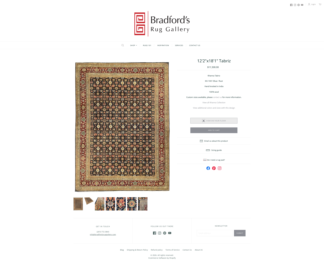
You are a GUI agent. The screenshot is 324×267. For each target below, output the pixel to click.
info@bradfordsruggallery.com (103, 234)
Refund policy (157, 250)
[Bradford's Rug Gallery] (162, 23)
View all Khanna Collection (213, 102)
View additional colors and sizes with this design (214, 108)
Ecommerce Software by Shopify (162, 258)
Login (313, 4)
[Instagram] (295, 5)
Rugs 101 (147, 45)
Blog (122, 250)
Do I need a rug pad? (214, 160)
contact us (217, 97)
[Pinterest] (298, 5)
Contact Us (194, 45)
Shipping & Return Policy (137, 250)
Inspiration (163, 45)
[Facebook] (291, 5)
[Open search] (122, 45)
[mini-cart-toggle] (320, 4)
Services (179, 45)
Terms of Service (173, 250)
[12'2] (78, 204)
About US (199, 250)
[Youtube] (302, 5)
